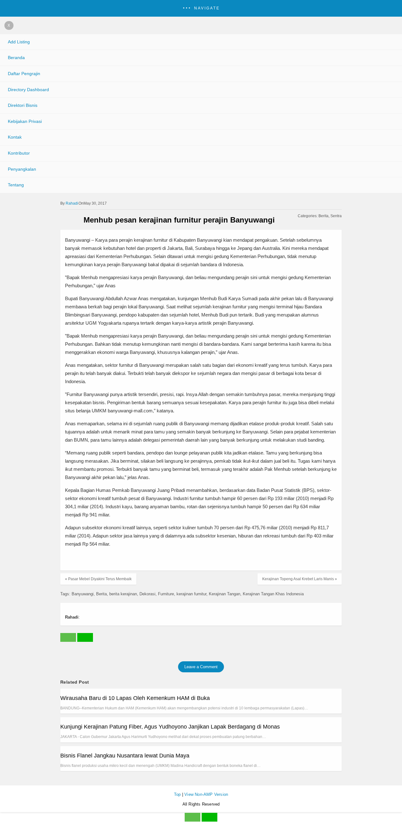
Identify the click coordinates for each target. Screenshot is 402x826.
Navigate (207, 8)
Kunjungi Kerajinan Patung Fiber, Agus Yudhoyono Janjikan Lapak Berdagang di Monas (170, 727)
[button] (201, 8)
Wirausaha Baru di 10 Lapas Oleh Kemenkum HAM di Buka (135, 698)
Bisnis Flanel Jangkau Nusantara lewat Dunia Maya (124, 755)
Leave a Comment (201, 666)
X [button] (9, 25)
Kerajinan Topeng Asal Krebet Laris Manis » (299, 579)
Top (177, 794)
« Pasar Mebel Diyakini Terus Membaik (98, 579)
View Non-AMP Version (206, 794)
